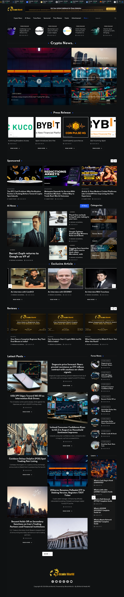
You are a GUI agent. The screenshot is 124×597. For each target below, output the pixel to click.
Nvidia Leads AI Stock (108, 433)
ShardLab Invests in (97, 141)
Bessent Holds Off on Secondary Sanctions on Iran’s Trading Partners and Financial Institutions (27, 524)
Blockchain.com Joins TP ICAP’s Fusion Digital (53, 31)
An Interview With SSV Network (95, 292)
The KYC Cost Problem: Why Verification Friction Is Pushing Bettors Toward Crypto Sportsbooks (24, 194)
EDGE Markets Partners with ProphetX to (80, 31)
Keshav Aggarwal (17, 260)
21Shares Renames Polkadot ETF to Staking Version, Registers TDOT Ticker (67, 493)
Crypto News (18, 18)
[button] (11, 135)
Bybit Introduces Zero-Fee (18, 141)
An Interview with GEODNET (19, 292)
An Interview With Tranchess (56, 292)
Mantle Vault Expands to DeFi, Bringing (109, 31)
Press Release (57, 18)
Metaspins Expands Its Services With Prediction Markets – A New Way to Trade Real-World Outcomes (59, 194)
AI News (27, 18)
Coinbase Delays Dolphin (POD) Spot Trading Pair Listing (30, 97)
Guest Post (12, 199)
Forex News (37, 18)
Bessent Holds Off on (108, 399)
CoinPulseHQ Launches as (46, 141)
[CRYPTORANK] (122, 2)
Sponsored (47, 18)
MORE (46, 554)
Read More (14, 148)
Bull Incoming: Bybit (70, 141)
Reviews (10, 336)
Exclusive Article (13, 287)
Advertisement (76, 18)
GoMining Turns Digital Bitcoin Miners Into (25, 31)
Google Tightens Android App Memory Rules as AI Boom (78, 234)
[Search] (115, 18)
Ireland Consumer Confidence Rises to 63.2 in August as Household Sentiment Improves (67, 430)
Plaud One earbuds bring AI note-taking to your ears (79, 217)
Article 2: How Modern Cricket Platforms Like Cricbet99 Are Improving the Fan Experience (99, 194)
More (85, 18)
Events (67, 18)
